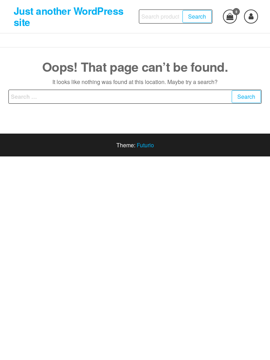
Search (197, 16)
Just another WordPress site (69, 16)
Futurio (145, 145)
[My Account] (251, 16)
